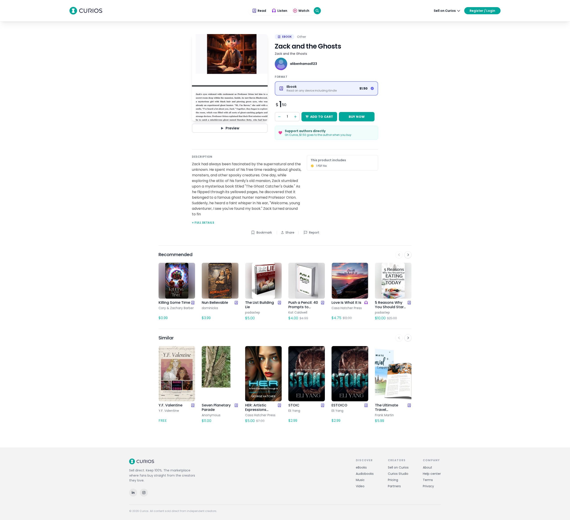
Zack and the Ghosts (291, 53)
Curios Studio (398, 473)
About (427, 467)
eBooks (361, 467)
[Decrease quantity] (279, 116)
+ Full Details (203, 222)
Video (360, 486)
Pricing (393, 480)
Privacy (428, 486)
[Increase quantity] (295, 116)
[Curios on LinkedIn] (133, 493)
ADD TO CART (321, 116)
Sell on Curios (398, 467)
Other (301, 37)
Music (360, 480)
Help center (432, 473)
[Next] (407, 254)
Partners (394, 486)
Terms (428, 480)
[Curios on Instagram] (144, 493)
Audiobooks (365, 473)
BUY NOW (357, 116)
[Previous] (399, 254)
